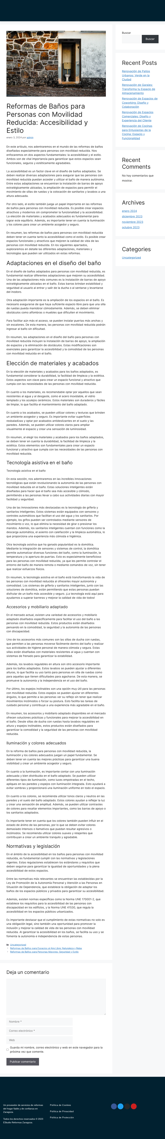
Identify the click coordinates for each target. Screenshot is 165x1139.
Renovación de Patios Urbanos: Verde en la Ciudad (136, 75)
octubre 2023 (131, 227)
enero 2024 (129, 211)
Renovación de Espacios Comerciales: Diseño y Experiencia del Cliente (137, 116)
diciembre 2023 (132, 216)
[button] (80, 11)
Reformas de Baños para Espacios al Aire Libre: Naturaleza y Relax (46, 948)
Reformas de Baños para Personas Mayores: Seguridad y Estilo (44, 951)
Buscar (126, 32)
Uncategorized (18, 944)
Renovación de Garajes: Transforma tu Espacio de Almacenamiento (138, 89)
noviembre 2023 (132, 222)
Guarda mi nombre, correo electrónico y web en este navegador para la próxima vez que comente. (56, 1049)
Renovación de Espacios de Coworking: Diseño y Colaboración (140, 102)
